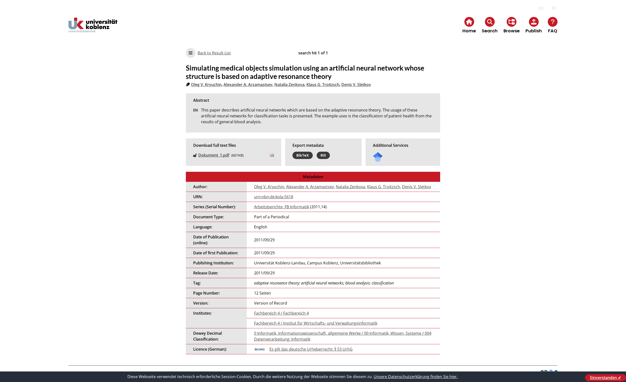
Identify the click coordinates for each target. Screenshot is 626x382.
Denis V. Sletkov (356, 84)
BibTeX (302, 155)
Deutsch (541, 8)
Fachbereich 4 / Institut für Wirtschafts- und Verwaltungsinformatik (315, 323)
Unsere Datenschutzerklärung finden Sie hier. (416, 376)
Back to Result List (214, 53)
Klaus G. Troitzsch (322, 84)
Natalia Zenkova (289, 84)
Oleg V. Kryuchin (206, 84)
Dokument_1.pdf (213, 155)
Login (553, 8)
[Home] (92, 29)
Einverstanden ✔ (605, 377)
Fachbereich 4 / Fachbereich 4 (281, 313)
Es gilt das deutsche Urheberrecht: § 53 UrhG (311, 349)
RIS (323, 155)
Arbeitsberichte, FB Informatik (281, 206)
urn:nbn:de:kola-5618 (273, 196)
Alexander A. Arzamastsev (248, 84)
